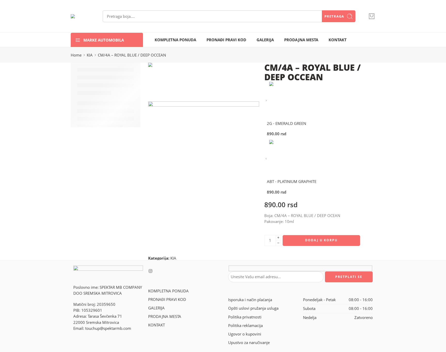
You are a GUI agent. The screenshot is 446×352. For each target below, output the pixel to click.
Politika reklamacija (245, 325)
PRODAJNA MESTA (301, 39)
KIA (90, 55)
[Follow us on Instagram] (150, 271)
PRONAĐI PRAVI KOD (226, 39)
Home (76, 55)
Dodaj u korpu (321, 240)
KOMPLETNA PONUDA (175, 39)
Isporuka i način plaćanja (250, 299)
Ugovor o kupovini (244, 334)
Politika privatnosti (244, 317)
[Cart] (371, 16)
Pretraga (334, 16)
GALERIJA (265, 39)
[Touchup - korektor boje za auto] (80, 16)
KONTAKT (338, 39)
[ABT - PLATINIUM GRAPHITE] (266, 159)
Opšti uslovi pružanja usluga (253, 308)
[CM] (167, 81)
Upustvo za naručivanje (249, 342)
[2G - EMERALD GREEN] (266, 101)
